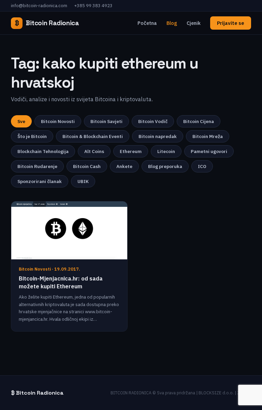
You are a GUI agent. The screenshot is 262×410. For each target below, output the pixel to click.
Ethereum (131, 151)
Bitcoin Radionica (47, 23)
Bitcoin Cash (87, 166)
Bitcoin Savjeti (106, 121)
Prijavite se (230, 23)
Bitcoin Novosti (58, 121)
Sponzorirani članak (39, 181)
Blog (171, 23)
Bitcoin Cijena (198, 121)
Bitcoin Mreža (207, 136)
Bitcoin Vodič (153, 121)
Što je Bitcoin (32, 136)
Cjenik (194, 23)
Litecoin (166, 151)
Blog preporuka (165, 166)
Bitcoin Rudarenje (37, 166)
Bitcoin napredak (158, 136)
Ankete (124, 166)
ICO (202, 166)
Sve (21, 121)
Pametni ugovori (209, 151)
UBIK (83, 181)
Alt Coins (94, 151)
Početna (147, 23)
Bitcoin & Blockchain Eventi (92, 136)
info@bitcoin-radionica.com (39, 6)
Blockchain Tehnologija (43, 151)
